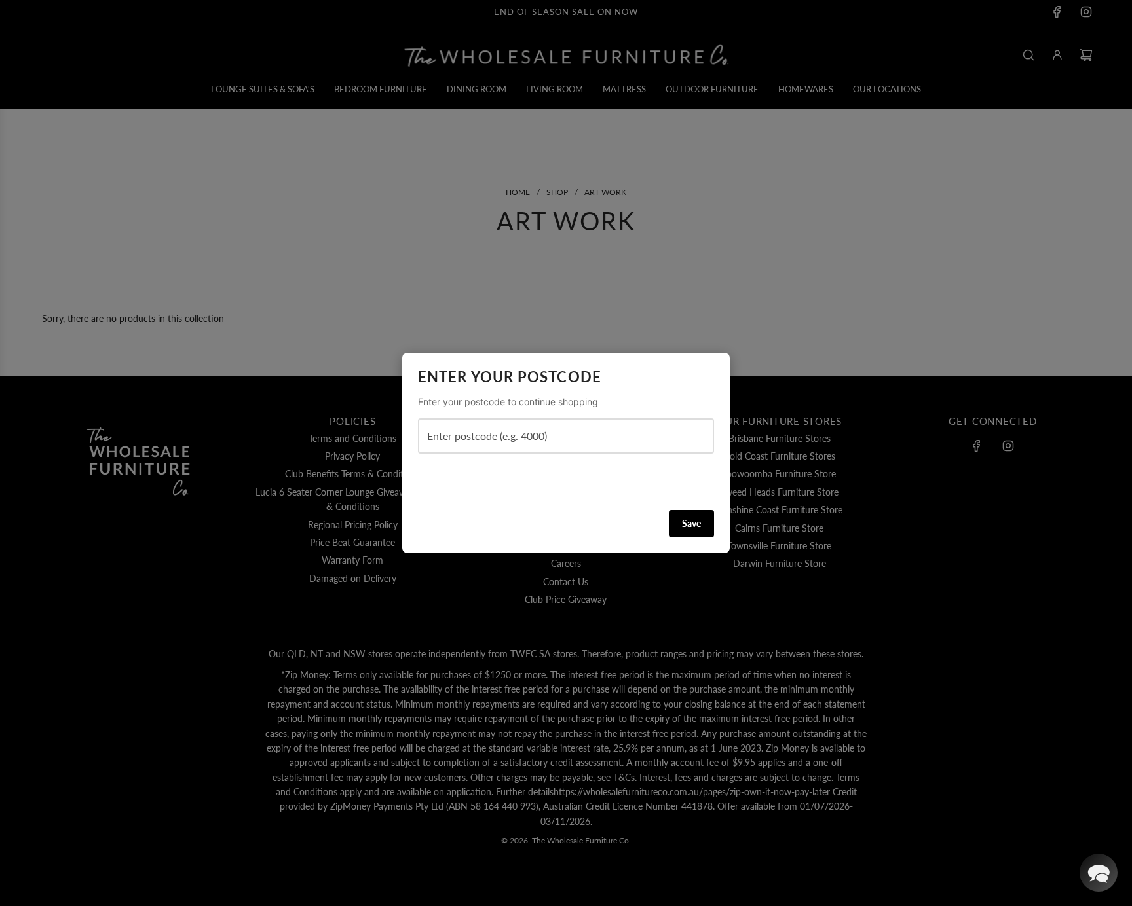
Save (691, 523)
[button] (1099, 873)
